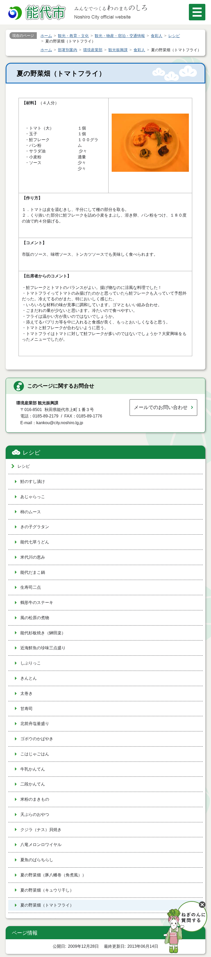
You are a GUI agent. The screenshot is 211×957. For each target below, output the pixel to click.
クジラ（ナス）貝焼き (40, 829)
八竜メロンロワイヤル (40, 844)
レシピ (31, 452)
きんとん (28, 678)
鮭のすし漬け (32, 481)
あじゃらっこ (32, 496)
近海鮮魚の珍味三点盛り (43, 648)
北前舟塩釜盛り (34, 723)
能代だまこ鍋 (32, 572)
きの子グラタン (34, 527)
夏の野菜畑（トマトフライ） (47, 905)
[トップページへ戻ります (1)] (38, 13)
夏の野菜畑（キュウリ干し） (47, 890)
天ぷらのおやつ (34, 814)
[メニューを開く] (197, 12)
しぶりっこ (30, 663)
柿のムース (30, 512)
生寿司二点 (30, 587)
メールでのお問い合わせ (161, 407)
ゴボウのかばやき (36, 739)
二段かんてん (32, 784)
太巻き (26, 693)
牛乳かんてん (32, 769)
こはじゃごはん (34, 754)
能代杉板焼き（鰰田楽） (43, 633)
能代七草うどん (34, 542)
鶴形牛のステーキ (36, 602)
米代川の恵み (32, 557)
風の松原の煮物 (34, 618)
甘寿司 (26, 708)
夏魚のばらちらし (36, 860)
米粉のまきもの (34, 799)
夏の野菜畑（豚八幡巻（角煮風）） (53, 875)
